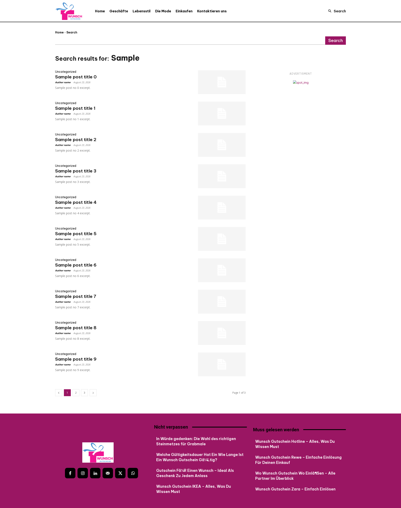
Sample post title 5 (75, 233)
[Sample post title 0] (222, 82)
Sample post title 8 (75, 328)
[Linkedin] (95, 473)
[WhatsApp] (133, 473)
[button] (336, 11)
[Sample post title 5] (222, 239)
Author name (62, 82)
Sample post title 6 (75, 265)
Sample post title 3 (75, 171)
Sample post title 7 (75, 296)
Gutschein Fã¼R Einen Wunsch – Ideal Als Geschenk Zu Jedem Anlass (195, 473)
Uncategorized (65, 71)
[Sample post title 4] (222, 208)
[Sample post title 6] (222, 270)
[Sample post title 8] (222, 333)
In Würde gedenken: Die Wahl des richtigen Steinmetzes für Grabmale (196, 441)
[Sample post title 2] (222, 145)
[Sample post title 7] (222, 302)
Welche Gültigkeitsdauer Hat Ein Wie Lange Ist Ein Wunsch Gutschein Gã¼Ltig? (200, 457)
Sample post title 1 (75, 108)
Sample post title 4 (76, 202)
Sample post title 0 (76, 77)
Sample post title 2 (75, 139)
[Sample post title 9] (222, 364)
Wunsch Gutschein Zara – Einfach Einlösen (295, 489)
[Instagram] (82, 473)
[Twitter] (120, 473)
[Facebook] (70, 473)
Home (59, 32)
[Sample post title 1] (222, 113)
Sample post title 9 (75, 359)
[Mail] (108, 473)
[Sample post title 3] (222, 176)
